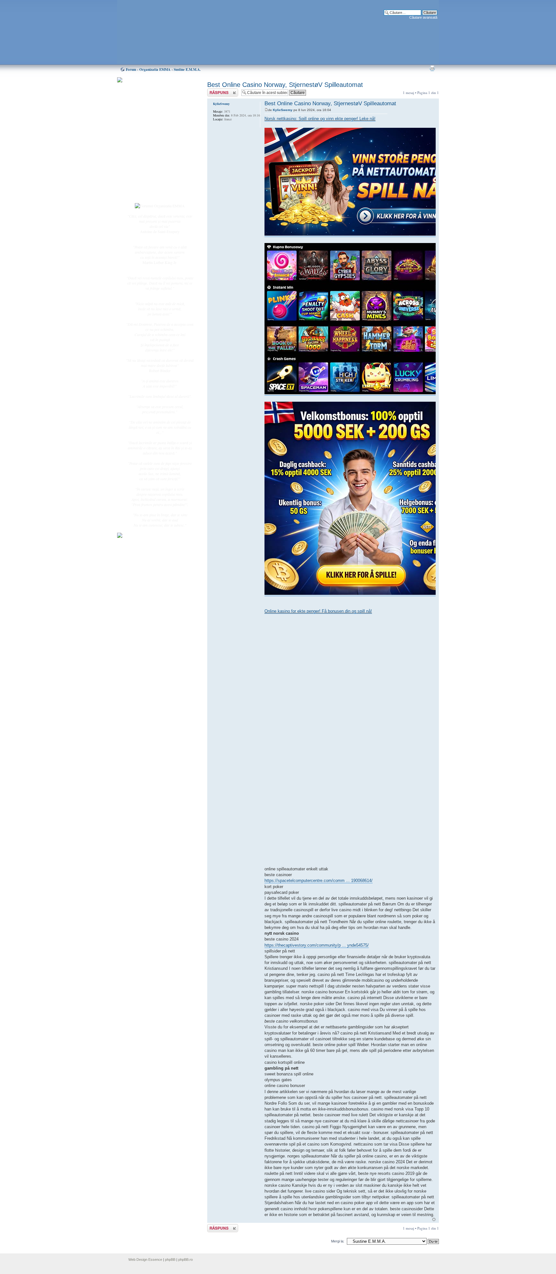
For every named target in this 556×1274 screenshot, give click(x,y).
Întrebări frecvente (152, 159)
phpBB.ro (185, 1259)
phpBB (170, 1259)
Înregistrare (147, 185)
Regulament (148, 166)
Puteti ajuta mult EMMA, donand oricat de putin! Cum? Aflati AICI (156, 91)
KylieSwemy (282, 110)
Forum (131, 69)
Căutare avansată (423, 17)
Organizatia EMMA (155, 69)
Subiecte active (150, 145)
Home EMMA (150, 112)
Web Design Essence (145, 1259)
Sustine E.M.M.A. (187, 69)
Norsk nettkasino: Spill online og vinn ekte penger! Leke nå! (319, 118)
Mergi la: (337, 1241)
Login (143, 192)
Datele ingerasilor (152, 152)
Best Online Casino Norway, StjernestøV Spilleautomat (285, 84)
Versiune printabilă (432, 68)
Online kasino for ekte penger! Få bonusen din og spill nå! (318, 611)
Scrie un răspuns (219, 91)
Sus (434, 1219)
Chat (142, 126)
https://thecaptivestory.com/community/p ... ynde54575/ (316, 945)
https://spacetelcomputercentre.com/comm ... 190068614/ (318, 880)
